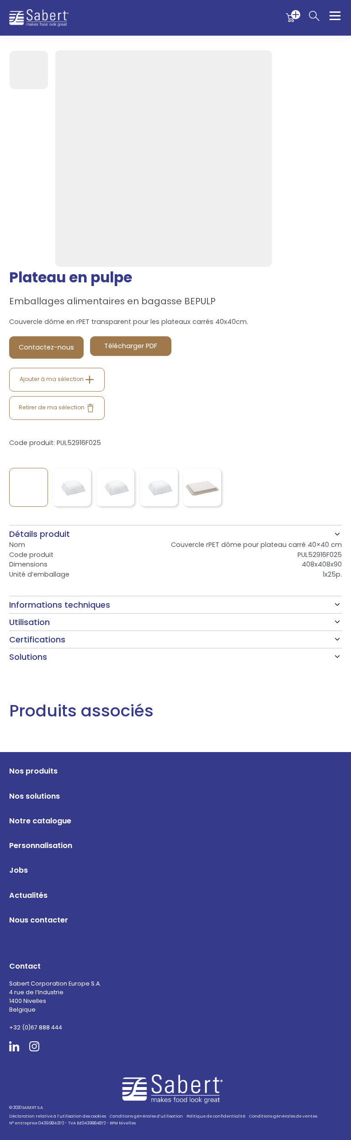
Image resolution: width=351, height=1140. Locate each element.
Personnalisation (40, 845)
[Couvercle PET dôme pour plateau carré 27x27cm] (72, 487)
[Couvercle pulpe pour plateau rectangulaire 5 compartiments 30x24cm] (202, 487)
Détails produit (39, 534)
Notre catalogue (40, 821)
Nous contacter (38, 920)
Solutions (28, 657)
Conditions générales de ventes (283, 1116)
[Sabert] (175, 1088)
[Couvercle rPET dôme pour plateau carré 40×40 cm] (28, 487)
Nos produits (33, 771)
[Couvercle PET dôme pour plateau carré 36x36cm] (158, 487)
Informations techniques (59, 604)
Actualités (28, 895)
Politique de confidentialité (215, 1116)
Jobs (18, 870)
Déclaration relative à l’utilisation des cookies (57, 1116)
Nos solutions (34, 796)
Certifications (37, 639)
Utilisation (29, 622)
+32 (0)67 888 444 (35, 1027)
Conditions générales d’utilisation (146, 1116)
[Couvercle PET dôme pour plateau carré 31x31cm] (115, 487)
